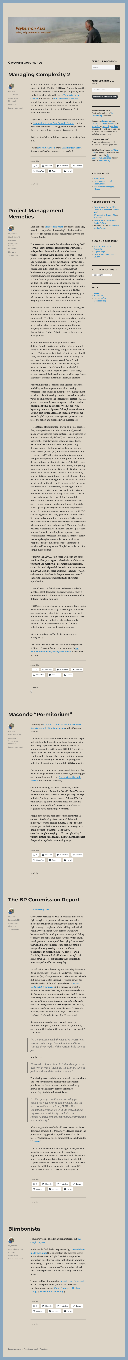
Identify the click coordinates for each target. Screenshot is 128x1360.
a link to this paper (53, 226)
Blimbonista (24, 1229)
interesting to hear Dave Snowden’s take (53, 123)
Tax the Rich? (99, 179)
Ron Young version (46, 147)
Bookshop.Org (104, 161)
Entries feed (98, 296)
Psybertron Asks (14, 1349)
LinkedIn (12, 104)
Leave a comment (15, 108)
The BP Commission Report (44, 900)
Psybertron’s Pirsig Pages (104, 254)
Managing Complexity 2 (39, 74)
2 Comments (13, 255)
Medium (114, 126)
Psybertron (12, 91)
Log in (96, 293)
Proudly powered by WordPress (36, 1349)
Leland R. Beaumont (102, 210)
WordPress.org (100, 301)
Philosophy (12, 101)
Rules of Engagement (102, 246)
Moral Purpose (61, 1288)
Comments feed (100, 298)
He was (36, 1141)
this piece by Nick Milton (65, 98)
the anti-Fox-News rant (72, 1281)
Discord (105, 126)
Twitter (105, 124)
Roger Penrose (100, 184)
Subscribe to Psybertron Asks (105, 97)
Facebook (12, 241)
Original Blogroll (100, 252)
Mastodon (96, 126)
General (11, 1253)
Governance (13, 98)
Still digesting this (39, 909)
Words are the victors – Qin (105, 215)
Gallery (97, 257)
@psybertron (106, 121)
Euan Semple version (71, 147)
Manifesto (98, 218)
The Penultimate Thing (51, 1291)
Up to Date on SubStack (103, 181)
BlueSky (113, 124)
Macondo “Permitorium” (40, 714)
